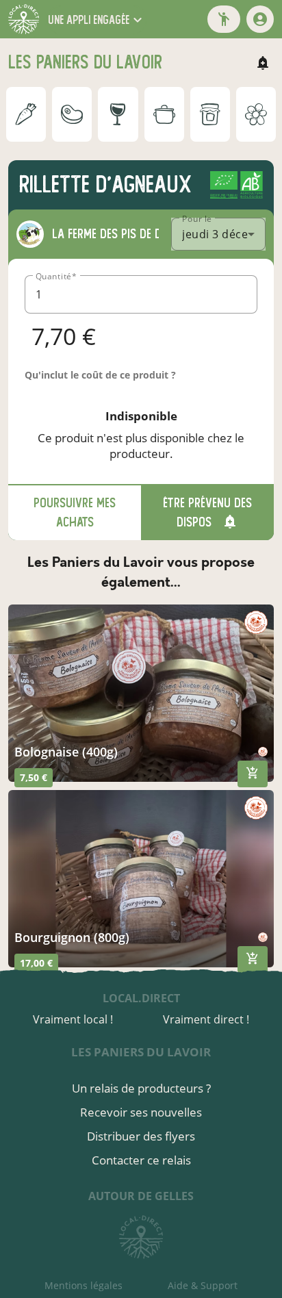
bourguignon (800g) (71, 937)
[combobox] (218, 234)
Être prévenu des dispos (207, 512)
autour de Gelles (141, 1196)
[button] (97, 19)
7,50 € (33, 777)
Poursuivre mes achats (75, 512)
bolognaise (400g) (66, 751)
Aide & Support (203, 1285)
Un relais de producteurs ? (141, 1088)
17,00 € (36, 962)
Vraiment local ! (73, 1019)
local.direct (141, 998)
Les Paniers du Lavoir (141, 1052)
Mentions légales (83, 1285)
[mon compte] (260, 19)
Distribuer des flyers (141, 1136)
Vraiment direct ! (206, 1019)
